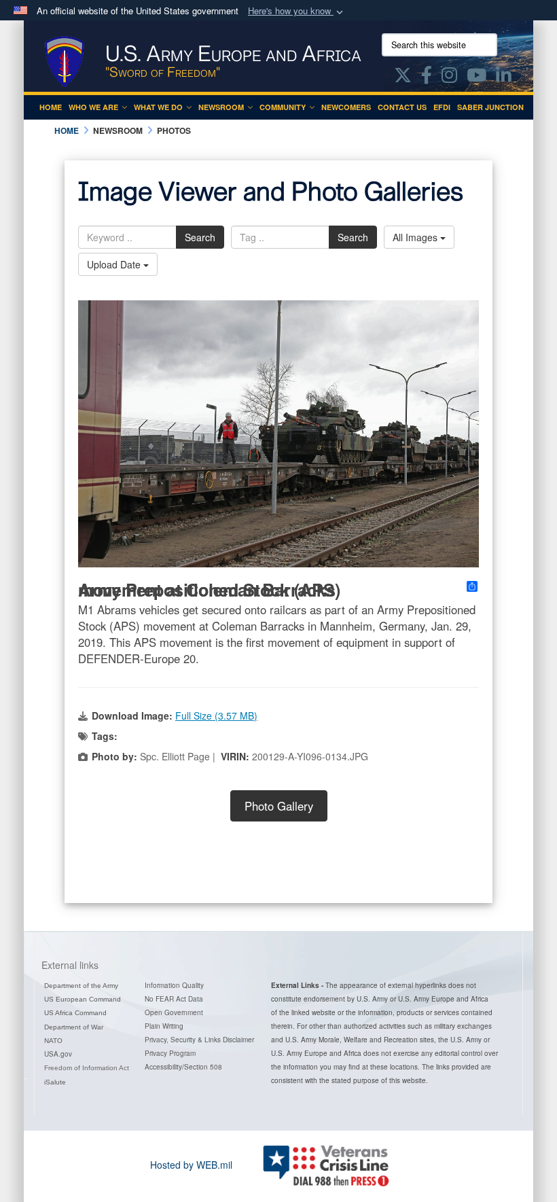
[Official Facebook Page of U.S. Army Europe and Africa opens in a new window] (426, 77)
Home (50, 107)
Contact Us (402, 107)
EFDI (441, 107)
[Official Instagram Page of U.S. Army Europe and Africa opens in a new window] (449, 77)
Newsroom (221, 107)
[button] (297, 11)
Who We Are (93, 107)
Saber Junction (490, 107)
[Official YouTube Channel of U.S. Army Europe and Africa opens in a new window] (476, 77)
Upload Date (115, 264)
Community (282, 107)
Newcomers (346, 107)
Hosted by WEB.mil (191, 1164)
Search (200, 237)
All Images (416, 237)
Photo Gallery (279, 806)
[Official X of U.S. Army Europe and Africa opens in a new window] (403, 77)
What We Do (158, 107)
